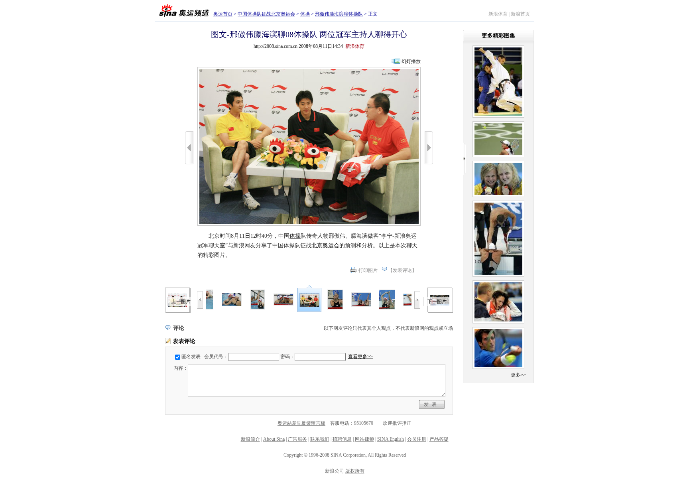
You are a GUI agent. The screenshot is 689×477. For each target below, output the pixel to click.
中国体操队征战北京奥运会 (266, 14)
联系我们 (319, 439)
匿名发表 (191, 356)
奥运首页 (222, 14)
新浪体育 (498, 14)
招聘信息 (342, 439)
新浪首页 (520, 14)
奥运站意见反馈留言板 (301, 423)
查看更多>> (360, 356)
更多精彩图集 (498, 36)
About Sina (274, 439)
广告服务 (297, 439)
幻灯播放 (411, 61)
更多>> (518, 375)
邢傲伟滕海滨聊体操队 (339, 14)
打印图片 (368, 270)
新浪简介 (250, 439)
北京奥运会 (325, 245)
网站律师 (364, 439)
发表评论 (402, 270)
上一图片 (181, 301)
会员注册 (416, 439)
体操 (305, 14)
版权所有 (354, 471)
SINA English (390, 439)
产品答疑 (439, 439)
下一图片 (437, 301)
